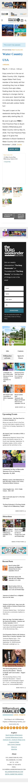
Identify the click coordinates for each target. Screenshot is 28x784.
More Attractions (18, 541)
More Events (19, 407)
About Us (14, 747)
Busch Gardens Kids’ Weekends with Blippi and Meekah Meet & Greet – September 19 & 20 (20, 399)
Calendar (22, 20)
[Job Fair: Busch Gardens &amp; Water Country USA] (17, 189)
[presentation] (8, 367)
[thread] (26, 727)
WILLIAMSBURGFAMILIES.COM (14, 771)
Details (19, 145)
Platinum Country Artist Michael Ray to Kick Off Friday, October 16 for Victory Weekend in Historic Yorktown (13, 481)
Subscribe (14, 310)
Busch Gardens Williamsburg (14, 735)
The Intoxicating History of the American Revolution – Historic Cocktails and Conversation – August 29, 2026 (14, 671)
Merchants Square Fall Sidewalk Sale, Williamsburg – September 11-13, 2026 (8, 533)
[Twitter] (14, 727)
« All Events (5, 64)
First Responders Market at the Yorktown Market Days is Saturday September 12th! (14, 635)
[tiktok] (17, 727)
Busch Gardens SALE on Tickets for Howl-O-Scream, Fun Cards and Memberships (20, 533)
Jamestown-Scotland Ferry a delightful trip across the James (13, 596)
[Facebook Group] (20, 727)
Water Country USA (8, 155)
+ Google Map (7, 161)
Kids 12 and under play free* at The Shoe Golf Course (14, 497)
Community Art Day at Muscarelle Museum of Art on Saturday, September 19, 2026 (8, 377)
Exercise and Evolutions (8, 215)
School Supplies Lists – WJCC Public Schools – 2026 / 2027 (12, 489)
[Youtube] (11, 727)
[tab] (7, 351)
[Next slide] (24, 529)
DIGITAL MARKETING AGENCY (14, 774)
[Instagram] (5, 727)
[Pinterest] (8, 727)
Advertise (14, 749)
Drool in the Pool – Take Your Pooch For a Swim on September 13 (20, 375)
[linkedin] (23, 727)
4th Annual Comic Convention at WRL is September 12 (8, 397)
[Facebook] (1, 727)
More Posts (20, 687)
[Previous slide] (4, 529)
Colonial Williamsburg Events (14, 737)
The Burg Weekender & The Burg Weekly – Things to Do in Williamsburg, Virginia (14, 505)
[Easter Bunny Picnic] (7, 201)
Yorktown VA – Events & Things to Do (14, 740)
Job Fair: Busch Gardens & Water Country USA (17, 195)
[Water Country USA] (7, 189)
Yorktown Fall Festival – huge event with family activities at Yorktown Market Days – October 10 (14, 606)
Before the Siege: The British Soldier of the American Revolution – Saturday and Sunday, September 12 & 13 (13, 621)
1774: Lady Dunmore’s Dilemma (21, 216)
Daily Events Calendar (14, 744)
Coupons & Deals (14, 742)
